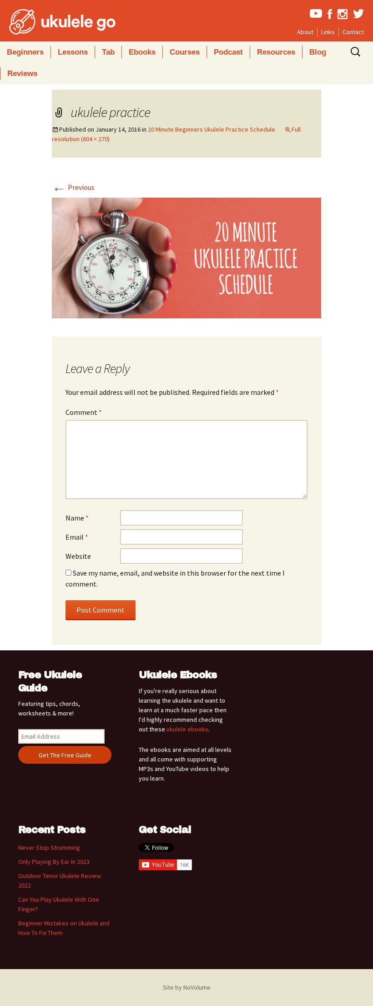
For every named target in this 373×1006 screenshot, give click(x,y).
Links (328, 32)
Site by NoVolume (187, 987)
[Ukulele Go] (50, 22)
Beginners (25, 52)
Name (77, 517)
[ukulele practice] (186, 256)
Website (78, 556)
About (305, 32)
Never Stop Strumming (49, 847)
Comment (84, 412)
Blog (317, 52)
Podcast (228, 52)
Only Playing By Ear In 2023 (54, 862)
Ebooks (142, 52)
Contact (353, 32)
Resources (276, 52)
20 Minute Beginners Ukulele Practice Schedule (211, 129)
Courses (185, 52)
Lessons (73, 52)
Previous (73, 187)
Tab (108, 52)
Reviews (22, 73)
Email (77, 536)
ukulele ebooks (187, 729)
